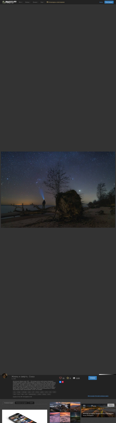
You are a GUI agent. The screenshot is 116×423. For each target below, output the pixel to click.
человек (39, 394)
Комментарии (8, 403)
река (26, 394)
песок (18, 394)
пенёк (54, 391)
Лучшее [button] (35, 2)
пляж (15, 394)
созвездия (24, 391)
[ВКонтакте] (60, 382)
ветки (46, 391)
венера (37, 391)
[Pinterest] (63, 382)
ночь (15, 391)
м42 (33, 391)
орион (29, 391)
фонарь (44, 394)
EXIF (31, 403)
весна (49, 394)
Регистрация (109, 2)
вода (22, 394)
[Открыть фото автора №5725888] (65, 417)
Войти (101, 2)
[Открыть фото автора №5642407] (75, 417)
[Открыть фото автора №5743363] (55, 417)
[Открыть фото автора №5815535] (65, 407)
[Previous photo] (1, 184)
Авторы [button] (27, 2)
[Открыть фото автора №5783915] (75, 407)
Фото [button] (20, 2)
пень (50, 391)
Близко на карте (21, 403)
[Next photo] (114, 184)
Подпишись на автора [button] (92, 378)
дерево (42, 391)
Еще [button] (42, 2)
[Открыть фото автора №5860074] (55, 407)
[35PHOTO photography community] (9, 2)
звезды (18, 391)
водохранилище (32, 394)
